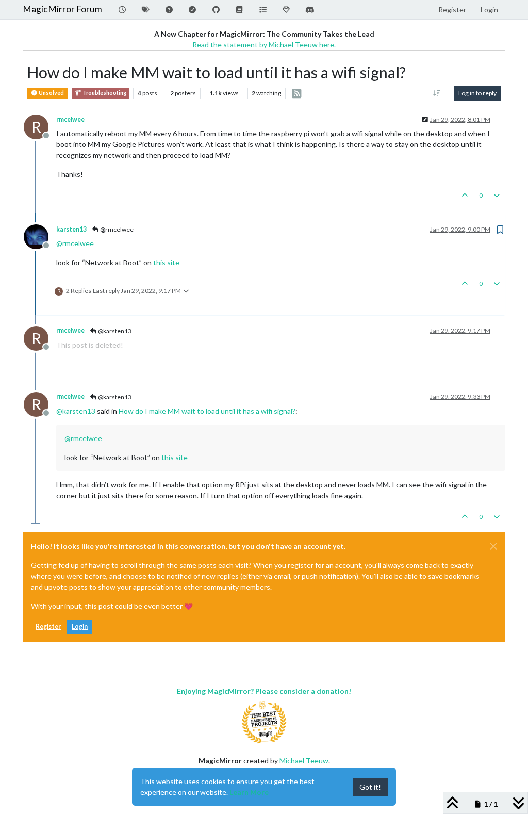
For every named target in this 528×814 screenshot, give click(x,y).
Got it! (370, 787)
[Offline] (40, 236)
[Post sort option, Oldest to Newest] (437, 93)
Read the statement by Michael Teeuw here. (264, 44)
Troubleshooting (103, 93)
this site (166, 262)
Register (48, 626)
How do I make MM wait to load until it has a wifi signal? (207, 410)
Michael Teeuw (303, 760)
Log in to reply (477, 93)
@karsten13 (114, 331)
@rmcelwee (116, 229)
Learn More (249, 792)
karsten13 (71, 229)
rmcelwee (70, 119)
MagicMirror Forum (62, 9)
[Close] (493, 546)
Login (80, 626)
